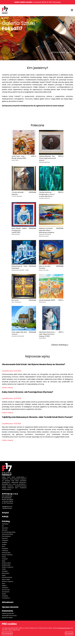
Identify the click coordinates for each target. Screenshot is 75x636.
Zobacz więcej (7, 387)
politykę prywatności (64, 628)
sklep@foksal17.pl (7, 506)
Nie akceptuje (7, 633)
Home (5, 18)
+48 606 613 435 (7, 508)
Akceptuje (69, 633)
